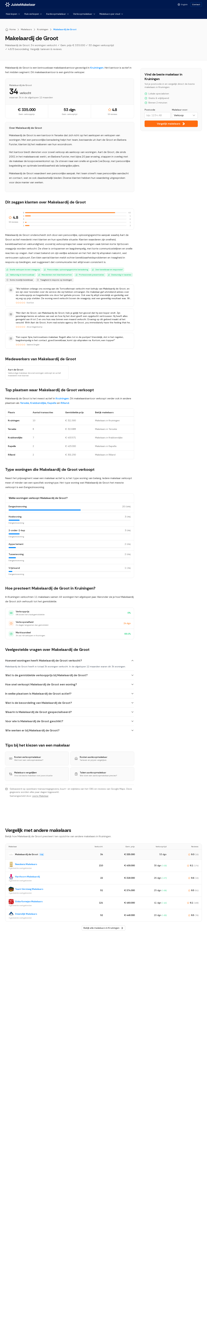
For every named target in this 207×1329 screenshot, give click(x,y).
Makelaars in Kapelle (106, 446)
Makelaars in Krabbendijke (109, 437)
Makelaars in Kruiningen (107, 420)
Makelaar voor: (180, 109)
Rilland (65, 403)
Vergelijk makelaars (168, 123)
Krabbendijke (38, 403)
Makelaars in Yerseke (106, 429)
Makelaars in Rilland (105, 454)
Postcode (150, 109)
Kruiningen (97, 67)
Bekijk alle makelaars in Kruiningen (101, 927)
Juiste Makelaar (40, 795)
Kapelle (51, 403)
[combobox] (185, 115)
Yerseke (24, 403)
